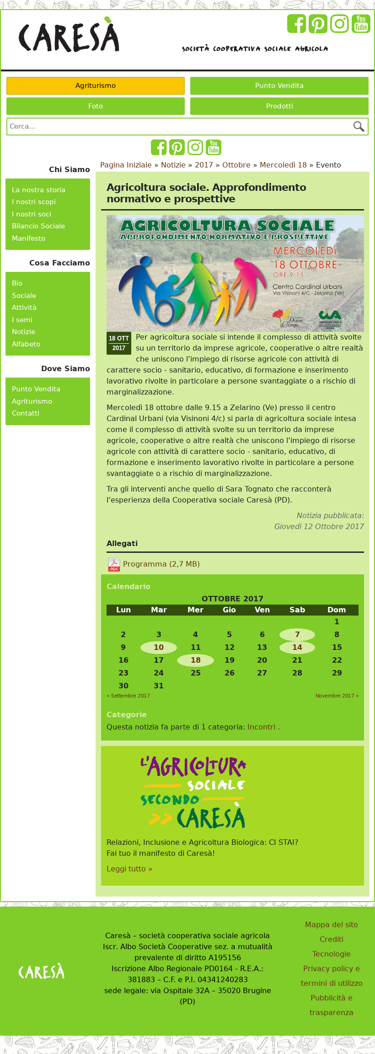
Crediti (331, 939)
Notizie (23, 332)
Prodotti (279, 106)
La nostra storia (38, 190)
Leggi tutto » (130, 869)
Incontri (261, 727)
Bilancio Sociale (38, 226)
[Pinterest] (319, 29)
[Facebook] (298, 29)
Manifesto (28, 238)
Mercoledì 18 (283, 165)
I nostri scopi (34, 202)
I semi (22, 320)
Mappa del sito (331, 924)
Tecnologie (331, 954)
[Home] (68, 34)
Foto (95, 106)
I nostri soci (31, 214)
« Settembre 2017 (128, 696)
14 (297, 647)
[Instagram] (341, 29)
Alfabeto (26, 344)
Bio (17, 283)
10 (159, 647)
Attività (24, 307)
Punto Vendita (279, 85)
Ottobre (236, 165)
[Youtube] (362, 29)
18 (196, 660)
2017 (204, 165)
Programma (161, 564)
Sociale (24, 296)
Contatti (25, 413)
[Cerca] (359, 126)
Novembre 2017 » (337, 696)
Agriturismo (95, 85)
